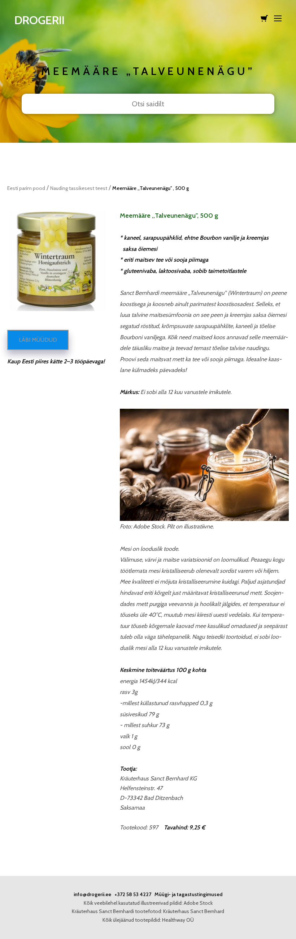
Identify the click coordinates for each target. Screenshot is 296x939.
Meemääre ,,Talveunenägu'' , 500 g (150, 188)
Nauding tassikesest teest (78, 188)
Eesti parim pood (26, 188)
